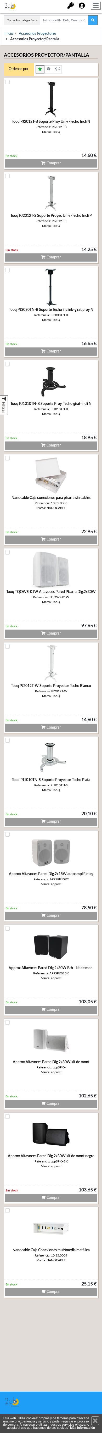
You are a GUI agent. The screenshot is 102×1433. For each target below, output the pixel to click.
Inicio (8, 34)
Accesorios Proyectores (37, 34)
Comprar (53, 163)
